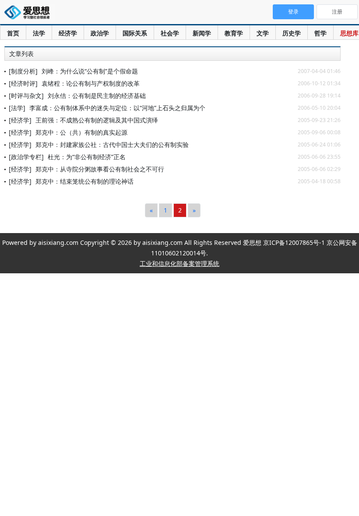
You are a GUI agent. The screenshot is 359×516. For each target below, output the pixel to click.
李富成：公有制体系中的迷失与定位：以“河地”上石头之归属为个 (117, 108)
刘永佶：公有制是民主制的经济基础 (97, 95)
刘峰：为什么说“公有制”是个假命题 (90, 71)
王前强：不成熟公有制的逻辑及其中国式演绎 (96, 120)
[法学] (17, 108)
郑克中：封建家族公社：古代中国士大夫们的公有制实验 (112, 144)
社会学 (170, 33)
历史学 (291, 33)
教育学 (234, 33)
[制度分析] (23, 71)
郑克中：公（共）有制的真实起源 (81, 132)
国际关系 (135, 33)
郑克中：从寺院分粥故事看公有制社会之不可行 (99, 169)
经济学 (68, 33)
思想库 (349, 33)
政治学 (100, 33)
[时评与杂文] (26, 95)
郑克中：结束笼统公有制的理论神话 (84, 181)
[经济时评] (23, 83)
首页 (13, 33)
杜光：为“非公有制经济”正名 (87, 157)
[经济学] (20, 120)
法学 (39, 33)
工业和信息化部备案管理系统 (179, 263)
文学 (263, 33)
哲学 (320, 33)
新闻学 (202, 33)
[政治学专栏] (26, 157)
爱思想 (29, 13)
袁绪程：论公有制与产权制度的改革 (91, 83)
